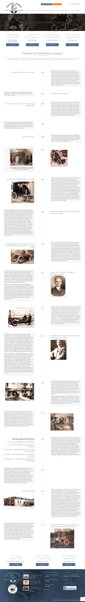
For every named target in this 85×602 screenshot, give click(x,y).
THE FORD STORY (63, 29)
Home (28, 10)
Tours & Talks (54, 10)
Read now (12, 44)
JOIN (72, 10)
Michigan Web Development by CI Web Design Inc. (73, 600)
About (33, 10)
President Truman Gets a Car (51, 579)
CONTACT (78, 10)
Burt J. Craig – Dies (49, 584)
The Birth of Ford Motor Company (75, 29)
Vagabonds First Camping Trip (52, 574)
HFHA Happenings (46, 4)
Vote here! (57, 4)
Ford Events (64, 10)
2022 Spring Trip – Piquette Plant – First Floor (35, 588)
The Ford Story (42, 10)
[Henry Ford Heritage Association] (14, 8)
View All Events (46, 589)
